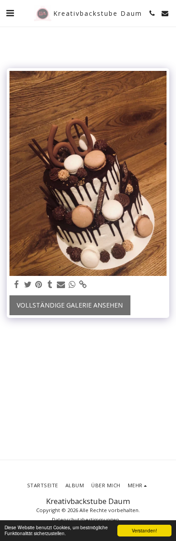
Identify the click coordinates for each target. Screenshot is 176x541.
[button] (10, 13)
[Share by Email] (61, 284)
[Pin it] (39, 284)
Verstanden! (144, 530)
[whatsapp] (72, 284)
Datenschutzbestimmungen (85, 519)
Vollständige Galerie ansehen (70, 305)
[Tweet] (28, 284)
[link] (83, 284)
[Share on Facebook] (17, 284)
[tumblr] (50, 284)
